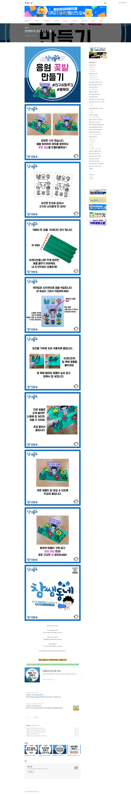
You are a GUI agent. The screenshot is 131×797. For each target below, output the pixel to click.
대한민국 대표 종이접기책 (33, 706)
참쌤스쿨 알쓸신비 (93, 89)
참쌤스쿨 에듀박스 (93, 136)
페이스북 (90, 184)
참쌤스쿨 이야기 (92, 65)
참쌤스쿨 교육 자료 (93, 73)
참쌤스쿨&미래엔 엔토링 (94, 94)
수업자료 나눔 (92, 141)
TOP (105, 792)
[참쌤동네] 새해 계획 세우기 (32, 734)
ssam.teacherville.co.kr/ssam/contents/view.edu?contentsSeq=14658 (52, 664)
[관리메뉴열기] (128, 3)
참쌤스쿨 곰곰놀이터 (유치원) (95, 84)
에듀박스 (65, 21)
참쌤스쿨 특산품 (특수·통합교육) (96, 163)
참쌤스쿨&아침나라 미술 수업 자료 (96, 99)
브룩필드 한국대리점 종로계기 (35, 695)
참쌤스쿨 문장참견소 (93, 97)
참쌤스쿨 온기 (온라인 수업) (95, 166)
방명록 (101, 21)
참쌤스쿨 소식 (92, 69)
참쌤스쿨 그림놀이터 (93, 92)
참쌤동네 (28, 725)
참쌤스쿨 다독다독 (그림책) (95, 119)
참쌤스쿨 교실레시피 (93, 87)
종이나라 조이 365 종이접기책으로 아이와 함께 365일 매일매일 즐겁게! (44, 708)
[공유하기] (29, 718)
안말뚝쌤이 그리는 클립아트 (95, 148)
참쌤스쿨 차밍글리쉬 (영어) (95, 156)
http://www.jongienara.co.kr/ (33, 703)
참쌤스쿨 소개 (92, 67)
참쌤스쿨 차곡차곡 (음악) (94, 153)
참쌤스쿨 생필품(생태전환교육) (96, 124)
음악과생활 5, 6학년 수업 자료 (95, 82)
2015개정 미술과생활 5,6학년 (96, 134)
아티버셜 (56, 21)
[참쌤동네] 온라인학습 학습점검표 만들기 (35, 732)
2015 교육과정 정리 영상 (95, 117)
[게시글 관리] (31, 718)
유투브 (97, 184)
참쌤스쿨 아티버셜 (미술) (94, 132)
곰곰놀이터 (27, 21)
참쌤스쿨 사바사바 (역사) (94, 122)
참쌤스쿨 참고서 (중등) (94, 158)
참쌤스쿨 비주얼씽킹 (93, 115)
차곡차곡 (74, 21)
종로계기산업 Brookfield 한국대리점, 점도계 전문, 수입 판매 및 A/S (43, 697)
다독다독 (37, 21)
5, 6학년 (91, 106)
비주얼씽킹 (47, 21)
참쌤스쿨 (29, 3)
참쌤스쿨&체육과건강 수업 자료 (96, 108)
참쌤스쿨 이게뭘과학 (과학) (95, 151)
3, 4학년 (91, 104)
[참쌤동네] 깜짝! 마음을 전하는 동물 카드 (35, 728)
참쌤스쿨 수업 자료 (93, 75)
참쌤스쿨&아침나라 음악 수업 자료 (96, 102)
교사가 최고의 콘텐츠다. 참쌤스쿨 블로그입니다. (37, 768)
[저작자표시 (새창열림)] (40, 717)
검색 (102, 3)
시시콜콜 (91, 146)
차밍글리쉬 (84, 21)
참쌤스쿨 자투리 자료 (94, 77)
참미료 (93, 21)
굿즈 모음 (92, 143)
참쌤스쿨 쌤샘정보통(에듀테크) (96, 127)
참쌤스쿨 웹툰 (92, 71)
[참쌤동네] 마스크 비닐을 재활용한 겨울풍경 (36, 736)
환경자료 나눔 (92, 139)
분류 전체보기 (92, 62)
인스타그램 (93, 184)
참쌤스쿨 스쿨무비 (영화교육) (95, 129)
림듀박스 (91, 144)
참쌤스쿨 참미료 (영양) (94, 161)
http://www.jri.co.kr (31, 692)
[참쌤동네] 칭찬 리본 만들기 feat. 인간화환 (35, 730)
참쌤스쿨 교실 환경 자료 (94, 79)
